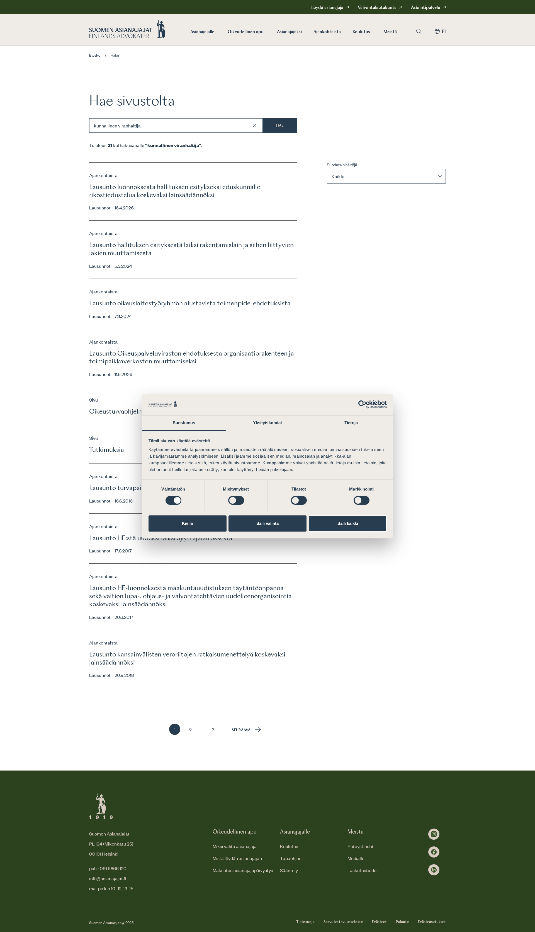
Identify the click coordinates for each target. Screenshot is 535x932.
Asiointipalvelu (425, 8)
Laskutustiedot (362, 870)
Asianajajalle (202, 32)
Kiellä (187, 523)
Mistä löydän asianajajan (237, 858)
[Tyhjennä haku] (254, 125)
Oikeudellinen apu (246, 32)
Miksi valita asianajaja (235, 846)
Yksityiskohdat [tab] (267, 422)
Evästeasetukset (432, 922)
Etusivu (95, 55)
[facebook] (433, 852)
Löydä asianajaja (327, 8)
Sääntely (289, 870)
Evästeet (379, 922)
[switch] (236, 500)
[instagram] (433, 834)
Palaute (402, 922)
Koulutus (361, 32)
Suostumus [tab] (184, 422)
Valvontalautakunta (377, 8)
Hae (280, 125)
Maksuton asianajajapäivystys (243, 870)
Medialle (355, 858)
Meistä (390, 32)
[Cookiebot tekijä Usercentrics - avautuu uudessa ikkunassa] (362, 404)
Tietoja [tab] (351, 422)
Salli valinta (267, 523)
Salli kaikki (347, 523)
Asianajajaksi (289, 32)
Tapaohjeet (291, 858)
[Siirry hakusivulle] (418, 31)
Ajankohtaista (327, 32)
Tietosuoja (305, 922)
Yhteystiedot (360, 846)
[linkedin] (433, 869)
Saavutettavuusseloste (343, 922)
